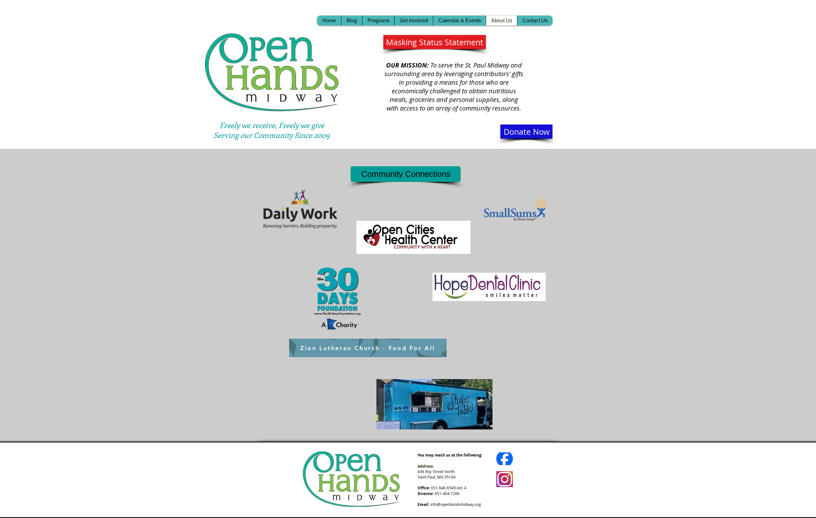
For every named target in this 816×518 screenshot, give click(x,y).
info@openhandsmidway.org (455, 504)
